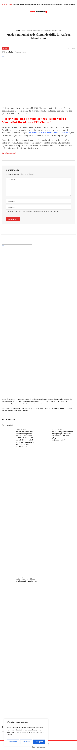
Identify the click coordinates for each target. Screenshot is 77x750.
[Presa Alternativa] (38, 12)
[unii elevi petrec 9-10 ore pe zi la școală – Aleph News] (8, 649)
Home (18, 30)
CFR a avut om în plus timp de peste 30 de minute (49, 133)
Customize (13, 742)
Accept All (39, 742)
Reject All (26, 742)
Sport (5, 48)
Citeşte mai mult (9, 153)
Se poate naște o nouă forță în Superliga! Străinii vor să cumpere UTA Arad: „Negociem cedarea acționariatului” (62, 436)
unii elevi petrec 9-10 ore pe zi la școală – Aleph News (26, 580)
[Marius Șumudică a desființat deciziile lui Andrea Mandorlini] (38, 77)
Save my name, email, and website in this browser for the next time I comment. (34, 211)
